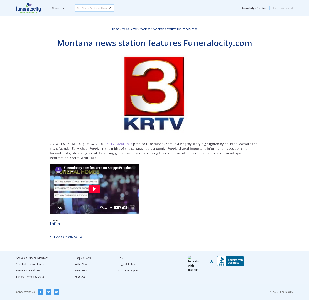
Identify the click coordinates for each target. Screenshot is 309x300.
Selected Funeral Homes (30, 264)
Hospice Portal (283, 8)
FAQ (120, 258)
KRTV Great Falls (119, 144)
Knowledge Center (253, 8)
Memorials (81, 270)
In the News (82, 264)
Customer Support (129, 270)
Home (115, 29)
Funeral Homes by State (30, 276)
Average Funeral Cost (28, 270)
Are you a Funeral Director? (32, 258)
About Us (58, 8)
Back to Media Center (68, 237)
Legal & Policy (126, 264)
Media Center (129, 29)
